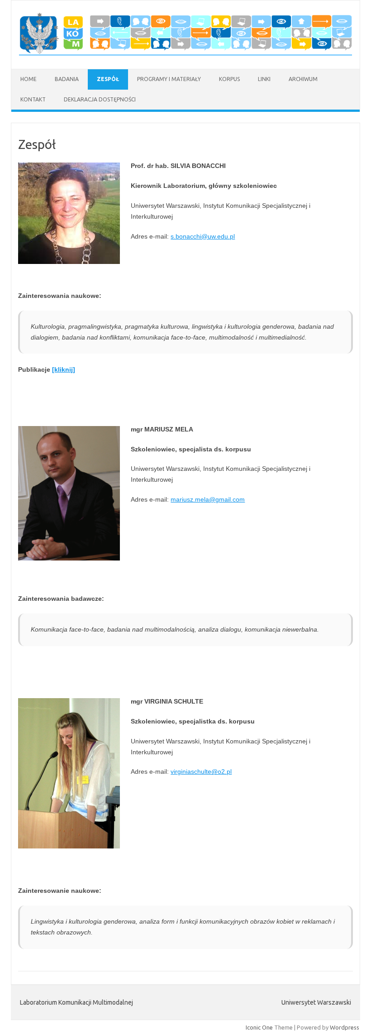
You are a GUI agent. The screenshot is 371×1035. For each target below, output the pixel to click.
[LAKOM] (185, 53)
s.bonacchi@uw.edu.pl (203, 236)
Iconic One (259, 1027)
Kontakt (33, 99)
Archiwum (303, 79)
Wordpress (344, 1027)
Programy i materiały (169, 79)
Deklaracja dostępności (100, 99)
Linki (264, 79)
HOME (28, 79)
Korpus (229, 79)
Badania (67, 79)
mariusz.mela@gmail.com (208, 499)
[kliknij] (63, 369)
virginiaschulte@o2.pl (201, 771)
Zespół (108, 79)
